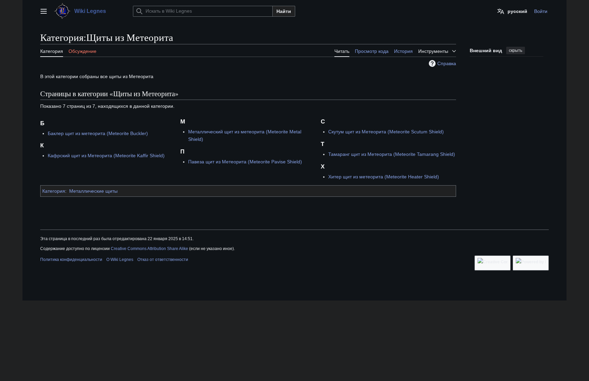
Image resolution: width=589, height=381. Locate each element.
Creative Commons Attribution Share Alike (149, 248)
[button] (43, 11)
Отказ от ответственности (162, 259)
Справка (446, 63)
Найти (283, 11)
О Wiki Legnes (119, 259)
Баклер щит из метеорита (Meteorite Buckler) (98, 133)
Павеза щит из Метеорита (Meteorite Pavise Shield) (245, 161)
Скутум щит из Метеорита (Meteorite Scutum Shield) (386, 131)
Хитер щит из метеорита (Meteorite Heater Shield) (383, 176)
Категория (53, 191)
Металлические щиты (93, 191)
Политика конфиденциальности (71, 259)
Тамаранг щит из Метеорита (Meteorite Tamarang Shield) (391, 154)
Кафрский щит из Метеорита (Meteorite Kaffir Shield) (106, 155)
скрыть (515, 50)
